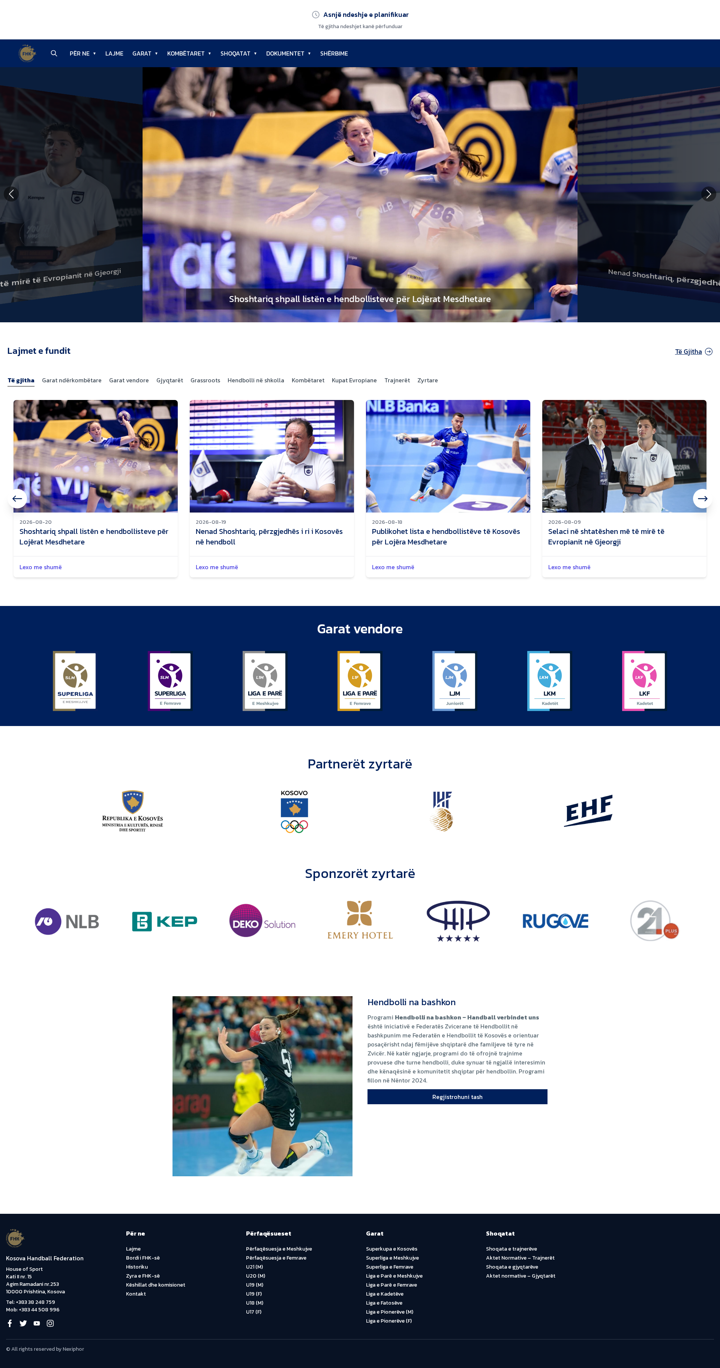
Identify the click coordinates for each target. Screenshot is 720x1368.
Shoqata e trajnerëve (511, 1249)
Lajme (133, 1249)
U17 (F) (253, 1312)
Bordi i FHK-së (143, 1258)
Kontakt (136, 1294)
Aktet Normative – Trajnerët (520, 1258)
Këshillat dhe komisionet (155, 1285)
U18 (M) (254, 1303)
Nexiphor (73, 1349)
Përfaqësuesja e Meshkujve (279, 1249)
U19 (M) (254, 1285)
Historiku (137, 1267)
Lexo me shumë (41, 566)
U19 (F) (254, 1294)
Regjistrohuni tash (457, 1096)
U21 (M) (254, 1267)
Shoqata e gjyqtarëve (512, 1267)
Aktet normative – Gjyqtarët (520, 1276)
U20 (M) (255, 1276)
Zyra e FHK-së (143, 1276)
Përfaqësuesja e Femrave (276, 1258)
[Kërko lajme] (54, 53)
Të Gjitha (688, 351)
